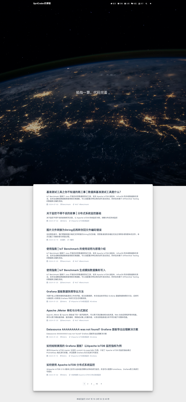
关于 (141, 3)
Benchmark (66, 204)
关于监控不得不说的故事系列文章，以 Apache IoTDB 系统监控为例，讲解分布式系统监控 (82, 218)
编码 (63, 240)
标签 (135, 3)
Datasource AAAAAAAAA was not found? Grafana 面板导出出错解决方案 (92, 329)
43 (97, 384)
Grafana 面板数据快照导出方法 (65, 291)
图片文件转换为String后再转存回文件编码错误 (74, 229)
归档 (121, 3)
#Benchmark (84, 204)
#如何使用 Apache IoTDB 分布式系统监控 (86, 375)
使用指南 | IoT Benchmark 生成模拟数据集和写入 (76, 270)
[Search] (146, 3)
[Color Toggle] (151, 3)
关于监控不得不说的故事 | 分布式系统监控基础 (73, 213)
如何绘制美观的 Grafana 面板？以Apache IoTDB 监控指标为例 (84, 345)
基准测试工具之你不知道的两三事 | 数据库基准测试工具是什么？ (84, 192)
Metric (64, 221)
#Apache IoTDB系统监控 (80, 221)
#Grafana (93, 301)
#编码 (72, 240)
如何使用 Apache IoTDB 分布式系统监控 (70, 364)
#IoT (76, 204)
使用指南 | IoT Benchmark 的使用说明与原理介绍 (76, 248)
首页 (114, 3)
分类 (127, 3)
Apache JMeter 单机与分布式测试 (67, 310)
